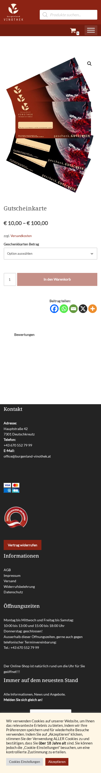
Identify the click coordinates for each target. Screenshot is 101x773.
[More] (92, 308)
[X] (83, 308)
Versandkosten (21, 236)
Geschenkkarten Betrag (21, 244)
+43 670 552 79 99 (18, 445)
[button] (89, 63)
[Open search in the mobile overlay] (68, 7)
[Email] (73, 308)
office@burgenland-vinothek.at (27, 456)
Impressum (12, 575)
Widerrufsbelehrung (19, 586)
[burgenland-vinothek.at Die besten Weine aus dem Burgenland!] (13, 12)
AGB (7, 570)
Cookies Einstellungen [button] (24, 762)
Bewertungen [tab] (24, 334)
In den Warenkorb (57, 279)
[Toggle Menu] (91, 30)
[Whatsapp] (64, 308)
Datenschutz (13, 592)
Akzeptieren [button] (56, 762)
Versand (10, 581)
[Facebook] (54, 308)
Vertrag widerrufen (22, 545)
